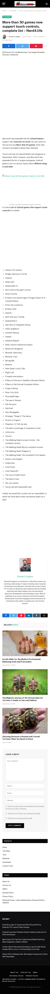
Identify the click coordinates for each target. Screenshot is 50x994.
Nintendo (5, 858)
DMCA (4, 889)
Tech (4, 855)
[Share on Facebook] (8, 46)
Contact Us (6, 885)
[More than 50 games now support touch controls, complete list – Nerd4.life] (25, 66)
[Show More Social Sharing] (45, 46)
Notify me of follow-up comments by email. (24, 814)
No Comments (40, 36)
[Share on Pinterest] (36, 46)
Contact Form (7, 866)
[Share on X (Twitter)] (22, 46)
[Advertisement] (25, 111)
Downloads (6, 862)
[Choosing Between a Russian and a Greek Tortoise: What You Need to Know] (25, 720)
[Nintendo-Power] (25, 4)
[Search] (46, 3)
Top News (7, 17)
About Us (5, 881)
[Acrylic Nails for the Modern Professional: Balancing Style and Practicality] (25, 643)
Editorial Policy (8, 893)
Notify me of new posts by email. (20, 818)
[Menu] (3, 3)
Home (4, 847)
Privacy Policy (7, 896)
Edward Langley (14, 36)
